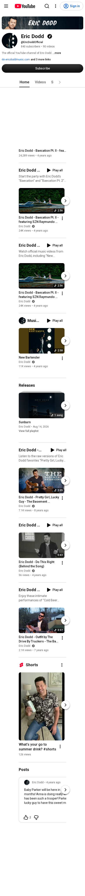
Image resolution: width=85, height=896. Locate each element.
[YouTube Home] (24, 6)
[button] (59, 82)
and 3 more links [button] (41, 59)
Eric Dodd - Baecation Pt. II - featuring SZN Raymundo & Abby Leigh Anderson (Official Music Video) (42, 150)
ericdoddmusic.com (17, 59)
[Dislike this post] (36, 817)
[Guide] (6, 6)
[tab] (24, 82)
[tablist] (42, 82)
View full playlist (29, 431)
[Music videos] (23, 320)
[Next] (65, 200)
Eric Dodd (25, 226)
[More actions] (62, 218)
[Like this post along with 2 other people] (25, 817)
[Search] (46, 6)
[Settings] (55, 6)
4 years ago (53, 782)
